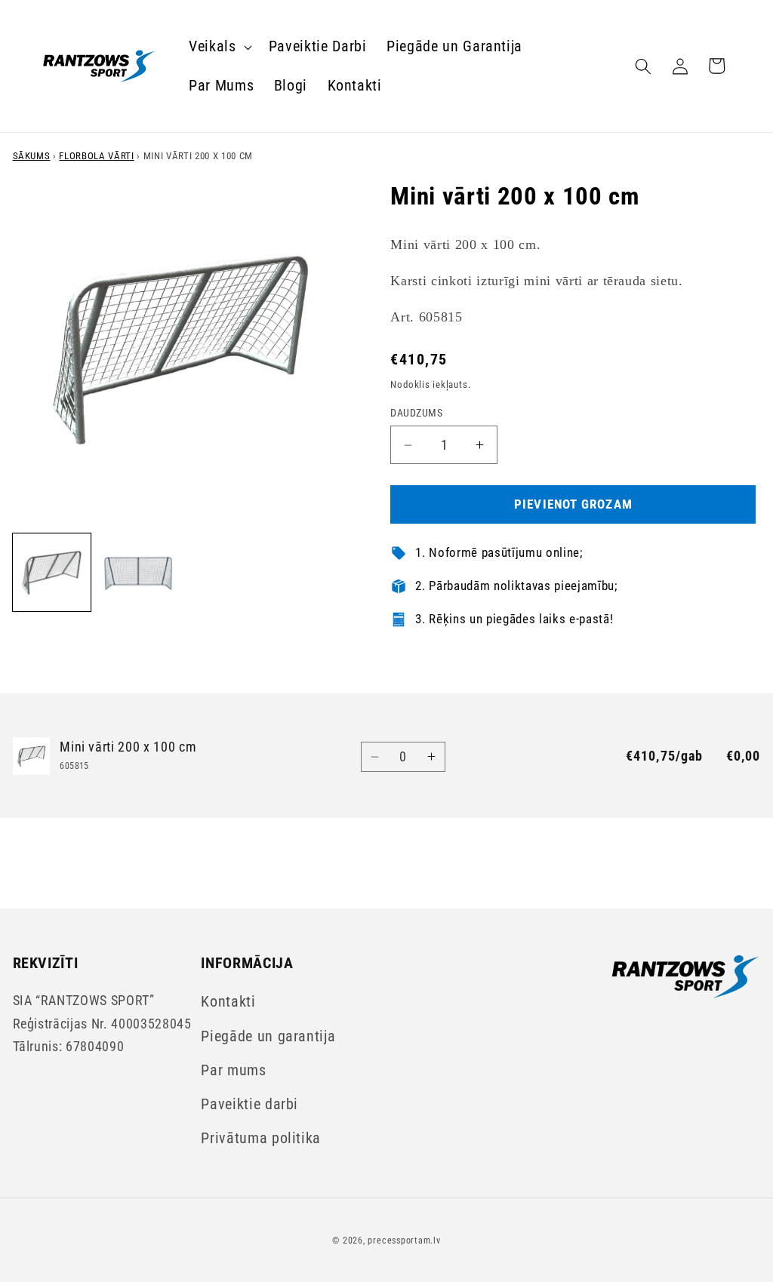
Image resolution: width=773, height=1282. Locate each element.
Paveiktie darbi (249, 1104)
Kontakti (228, 1001)
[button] (219, 46)
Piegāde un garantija (268, 1036)
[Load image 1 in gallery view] (52, 572)
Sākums (32, 155)
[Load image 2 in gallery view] (138, 572)
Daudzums (416, 413)
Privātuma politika (261, 1138)
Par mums (233, 1070)
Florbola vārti (96, 155)
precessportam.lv (404, 1240)
